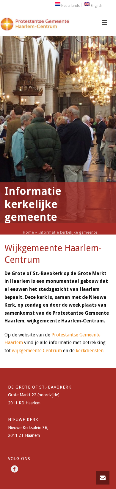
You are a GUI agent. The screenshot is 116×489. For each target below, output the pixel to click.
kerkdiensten (90, 350)
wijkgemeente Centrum (37, 350)
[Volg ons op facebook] (14, 469)
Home (28, 232)
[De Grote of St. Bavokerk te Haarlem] (35, 27)
